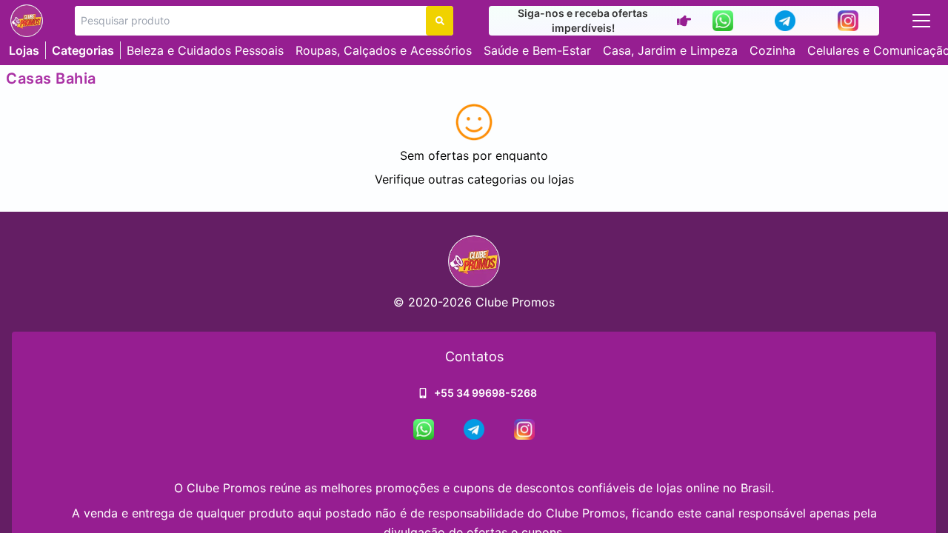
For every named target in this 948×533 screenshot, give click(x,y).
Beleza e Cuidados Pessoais (205, 50)
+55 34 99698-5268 (485, 392)
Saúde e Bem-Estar (537, 50)
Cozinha (772, 50)
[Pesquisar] (439, 21)
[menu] (921, 21)
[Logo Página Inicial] (26, 20)
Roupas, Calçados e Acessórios (384, 50)
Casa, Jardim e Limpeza (670, 50)
